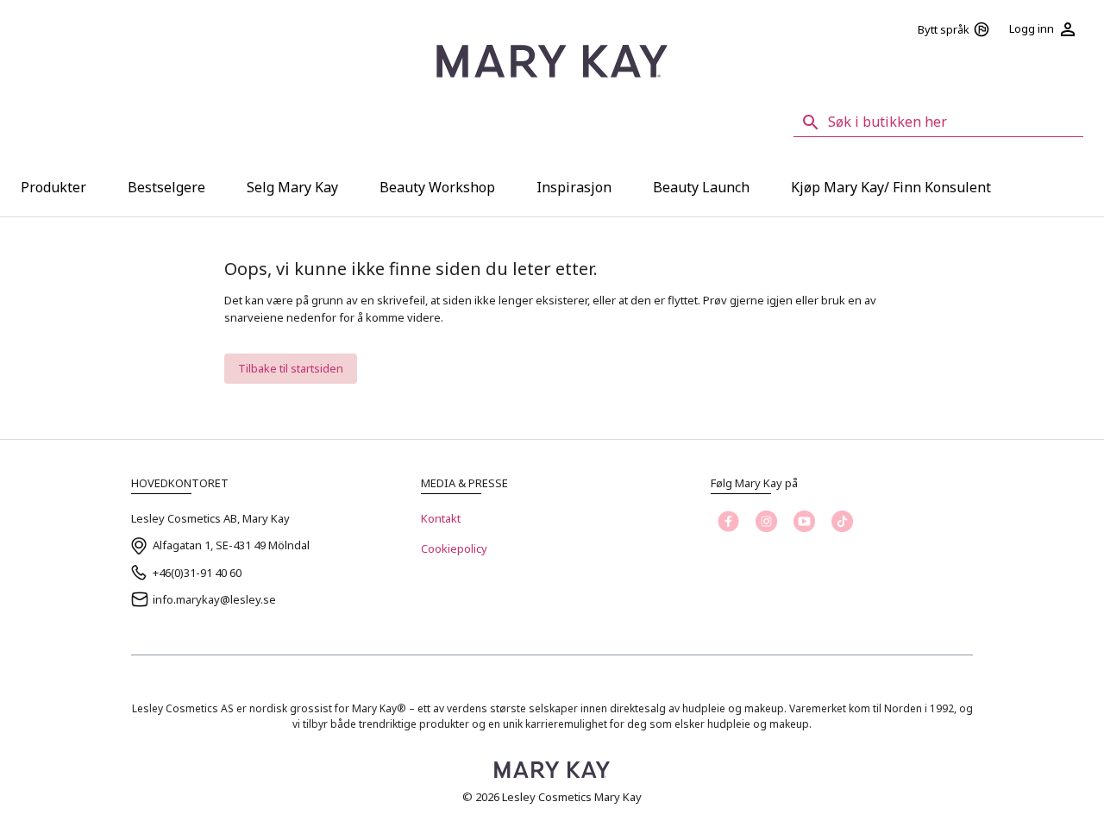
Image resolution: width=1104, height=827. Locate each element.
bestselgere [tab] (166, 187)
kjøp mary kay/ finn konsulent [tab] (891, 187)
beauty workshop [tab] (437, 187)
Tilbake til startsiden (290, 368)
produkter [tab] (53, 187)
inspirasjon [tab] (574, 187)
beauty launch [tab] (701, 187)
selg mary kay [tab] (292, 187)
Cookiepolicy (454, 548)
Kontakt (441, 518)
